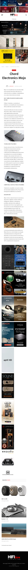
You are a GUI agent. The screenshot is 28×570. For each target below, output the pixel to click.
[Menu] (2, 14)
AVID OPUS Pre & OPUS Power (9, 539)
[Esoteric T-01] (14, 510)
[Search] (26, 14)
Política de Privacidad (12, 563)
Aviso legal (5, 563)
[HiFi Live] (14, 15)
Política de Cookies (21, 563)
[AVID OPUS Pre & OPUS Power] (14, 531)
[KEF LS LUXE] (14, 490)
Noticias (13, 70)
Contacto (14, 564)
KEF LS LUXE (4, 499)
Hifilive (11, 86)
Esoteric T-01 (5, 519)
